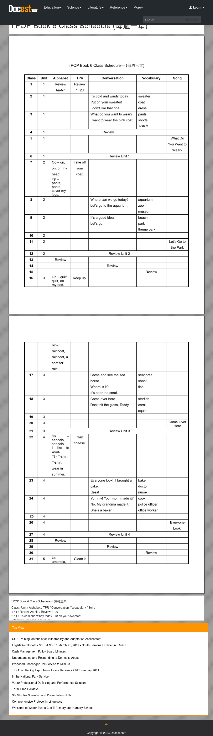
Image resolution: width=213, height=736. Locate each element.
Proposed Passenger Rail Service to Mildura (41, 664)
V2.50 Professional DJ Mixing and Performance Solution (49, 682)
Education (51, 7)
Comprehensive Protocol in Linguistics (37, 701)
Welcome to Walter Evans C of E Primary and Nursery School (52, 708)
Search (193, 20)
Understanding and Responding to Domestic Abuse (45, 657)
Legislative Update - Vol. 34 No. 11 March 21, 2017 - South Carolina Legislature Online (69, 645)
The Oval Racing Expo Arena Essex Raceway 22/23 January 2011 (55, 670)
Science (73, 7)
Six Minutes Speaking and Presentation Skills (41, 695)
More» (138, 7)
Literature (95, 7)
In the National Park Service (30, 676)
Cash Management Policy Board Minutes (39, 651)
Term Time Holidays (25, 689)
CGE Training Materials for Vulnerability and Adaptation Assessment (56, 639)
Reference (117, 7)
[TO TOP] (106, 724)
